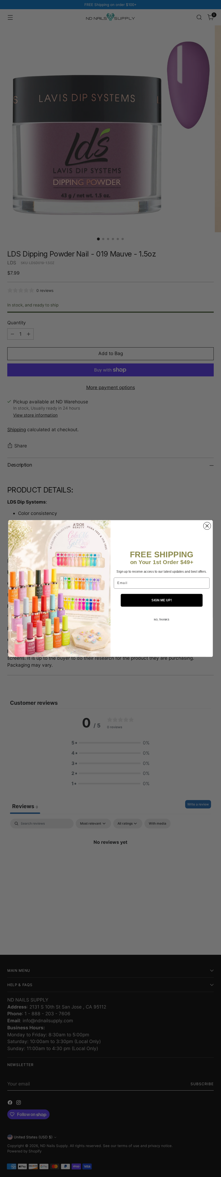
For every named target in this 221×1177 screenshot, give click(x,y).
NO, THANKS (161, 619)
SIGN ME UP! (161, 600)
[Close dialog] (207, 526)
